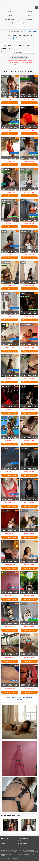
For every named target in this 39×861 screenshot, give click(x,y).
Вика (3, 107)
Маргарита (25, 635)
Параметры (30, 11)
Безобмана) (6, 666)
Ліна (22, 542)
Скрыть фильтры (19, 27)
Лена (23, 294)
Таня (3, 604)
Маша (23, 139)
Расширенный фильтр (20, 23)
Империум (5, 387)
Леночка (24, 356)
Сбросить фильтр (19, 65)
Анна (22, 201)
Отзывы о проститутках (8, 846)
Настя (4, 201)
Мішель (23, 666)
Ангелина (5, 449)
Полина (4, 635)
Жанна (23, 604)
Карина (23, 232)
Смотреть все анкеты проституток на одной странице (19, 698)
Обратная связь (23, 838)
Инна (22, 170)
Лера (3, 418)
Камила (23, 511)
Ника (3, 139)
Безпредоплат (26, 325)
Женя (23, 107)
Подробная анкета (10, 103)
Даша (23, 263)
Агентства (4, 841)
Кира (22, 76)
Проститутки (4, 838)
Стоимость (11, 15)
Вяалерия (5, 170)
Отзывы (30, 19)
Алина (23, 480)
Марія (4, 542)
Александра (6, 356)
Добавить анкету (23, 841)
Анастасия (5, 263)
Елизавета (24, 449)
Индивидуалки (10, 19)
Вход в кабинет (22, 843)
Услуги (30, 15)
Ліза (3, 325)
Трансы (3, 843)
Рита (22, 418)
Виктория (5, 76)
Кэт (3, 480)
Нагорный (11, 11)
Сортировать (5, 52)
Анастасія (5, 511)
